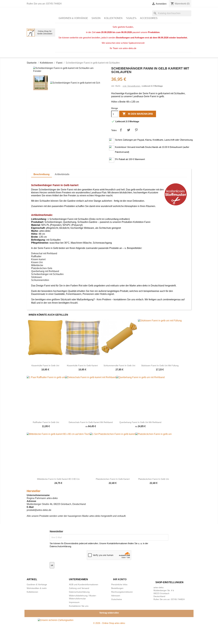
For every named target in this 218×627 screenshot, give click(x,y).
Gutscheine (116, 599)
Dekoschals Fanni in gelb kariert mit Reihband (91, 422)
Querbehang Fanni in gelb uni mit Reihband (140, 422)
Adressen (115, 595)
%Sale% (131, 18)
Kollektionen (113, 18)
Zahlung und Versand (79, 588)
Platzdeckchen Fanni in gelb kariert (113, 479)
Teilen (121, 130)
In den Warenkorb (137, 114)
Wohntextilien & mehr (37, 588)
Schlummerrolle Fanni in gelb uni (119, 365)
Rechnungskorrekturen (122, 592)
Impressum (74, 602)
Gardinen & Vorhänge (73, 18)
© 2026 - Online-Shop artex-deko (109, 623)
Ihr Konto (119, 579)
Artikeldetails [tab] (62, 174)
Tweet (129, 130)
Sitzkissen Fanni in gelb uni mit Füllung (160, 365)
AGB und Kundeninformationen (83, 584)
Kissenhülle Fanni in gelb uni (45, 365)
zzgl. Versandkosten (132, 86)
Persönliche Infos (119, 584)
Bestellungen (117, 588)
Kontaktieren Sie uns (78, 606)
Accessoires (148, 18)
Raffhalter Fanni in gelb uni (46, 422)
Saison (96, 18)
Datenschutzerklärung (79, 592)
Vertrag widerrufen (109, 612)
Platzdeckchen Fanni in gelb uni (153, 479)
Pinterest (136, 130)
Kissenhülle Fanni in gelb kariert (82, 365)
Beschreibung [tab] (42, 174)
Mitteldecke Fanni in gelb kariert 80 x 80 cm (58, 479)
